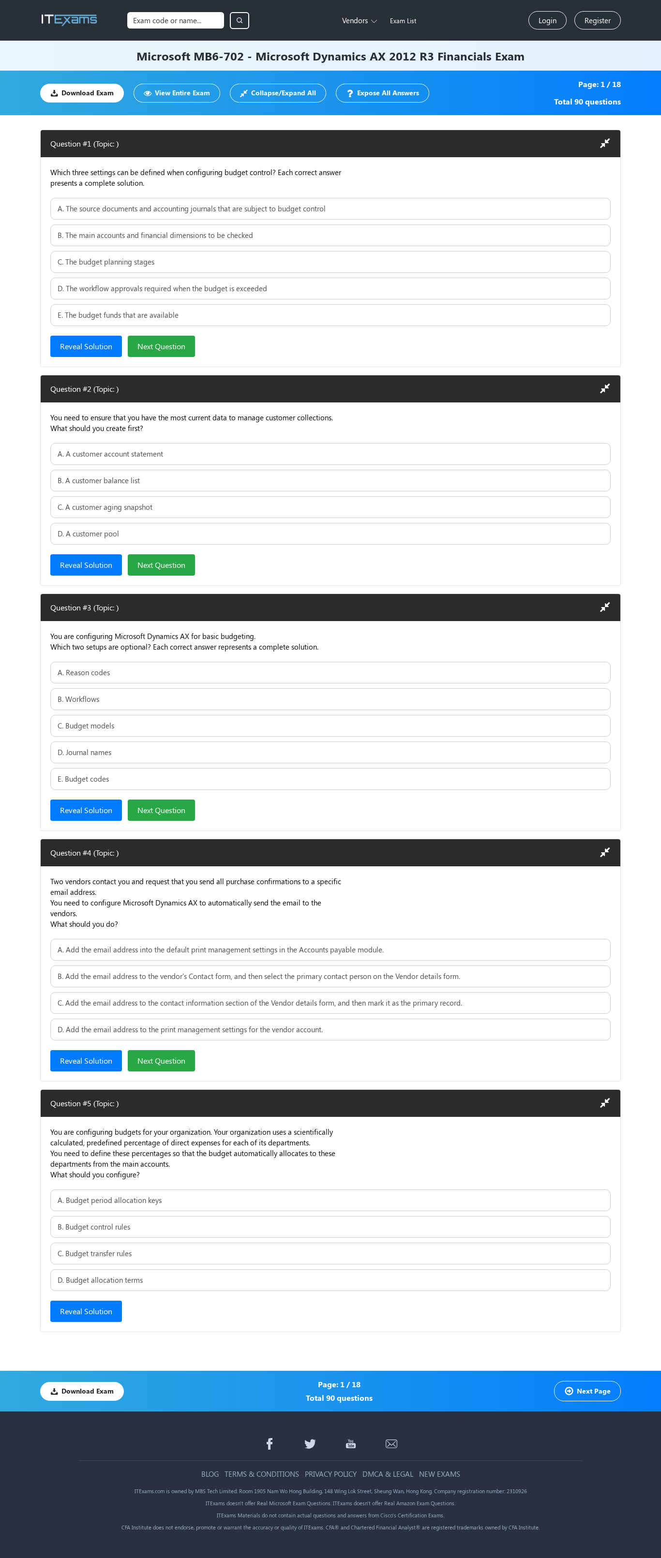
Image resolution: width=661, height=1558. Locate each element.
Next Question (161, 346)
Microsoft (163, 55)
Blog (210, 1474)
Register (598, 20)
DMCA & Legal (387, 1474)
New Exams (439, 1474)
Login (547, 20)
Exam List (403, 20)
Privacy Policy (331, 1474)
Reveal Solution (86, 346)
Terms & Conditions (262, 1474)
